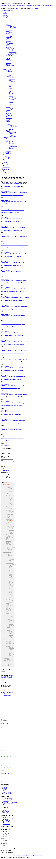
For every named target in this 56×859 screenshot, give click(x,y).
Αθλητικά (11, 83)
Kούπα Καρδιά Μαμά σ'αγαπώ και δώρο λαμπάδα (11, 203)
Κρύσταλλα (8, 59)
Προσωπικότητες (13, 77)
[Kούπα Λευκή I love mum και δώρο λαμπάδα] (12, 438)
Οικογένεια (11, 94)
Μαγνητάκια (9, 67)
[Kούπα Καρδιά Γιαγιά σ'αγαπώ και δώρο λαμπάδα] (13, 227)
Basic (10, 72)
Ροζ (6, 476)
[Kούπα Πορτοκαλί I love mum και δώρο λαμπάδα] (13, 315)
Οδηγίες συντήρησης (8, 804)
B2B (4, 791)
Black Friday (9, 153)
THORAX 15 (9, 158)
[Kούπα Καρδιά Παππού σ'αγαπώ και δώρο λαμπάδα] (14, 183)
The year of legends (11, 144)
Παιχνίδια (11, 97)
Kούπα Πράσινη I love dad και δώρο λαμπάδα (10, 274)
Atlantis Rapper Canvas (10, 503)
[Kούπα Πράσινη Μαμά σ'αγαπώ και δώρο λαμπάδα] (13, 253)
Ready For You (7, 69)
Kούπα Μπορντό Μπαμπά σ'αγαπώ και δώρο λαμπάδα (12, 353)
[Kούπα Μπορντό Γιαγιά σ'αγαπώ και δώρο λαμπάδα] (14, 367)
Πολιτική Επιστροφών (8, 803)
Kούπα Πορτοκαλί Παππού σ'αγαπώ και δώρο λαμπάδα (12, 291)
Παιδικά (8, 124)
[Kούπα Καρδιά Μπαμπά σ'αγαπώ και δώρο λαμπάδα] (14, 192)
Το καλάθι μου (6, 820)
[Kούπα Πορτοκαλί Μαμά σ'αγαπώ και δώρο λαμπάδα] (14, 306)
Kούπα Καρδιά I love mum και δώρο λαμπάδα (10, 212)
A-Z (10, 105)
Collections (6, 137)
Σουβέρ (8, 39)
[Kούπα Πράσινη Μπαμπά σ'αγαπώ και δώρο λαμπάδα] (14, 245)
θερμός (10, 32)
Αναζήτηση (6, 811)
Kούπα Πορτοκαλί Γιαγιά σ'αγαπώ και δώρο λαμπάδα (12, 335)
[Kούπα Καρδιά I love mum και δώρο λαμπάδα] (12, 210)
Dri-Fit (10, 22)
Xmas (7, 120)
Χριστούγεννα (12, 99)
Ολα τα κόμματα (12, 132)
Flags (10, 80)
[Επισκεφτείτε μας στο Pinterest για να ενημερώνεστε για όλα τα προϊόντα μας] (11, 758)
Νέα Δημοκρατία (13, 136)
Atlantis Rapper (12, 27)
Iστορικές (11, 102)
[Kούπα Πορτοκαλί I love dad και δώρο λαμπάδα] (13, 324)
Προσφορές (6, 152)
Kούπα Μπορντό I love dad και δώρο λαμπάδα (10, 388)
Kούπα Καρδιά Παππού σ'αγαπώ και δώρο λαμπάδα (12, 186)
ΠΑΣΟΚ (11, 133)
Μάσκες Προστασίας (9, 71)
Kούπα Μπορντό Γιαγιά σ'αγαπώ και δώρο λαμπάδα (12, 370)
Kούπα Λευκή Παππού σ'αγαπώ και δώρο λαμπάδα (11, 396)
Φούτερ (8, 33)
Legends (8, 142)
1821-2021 (8, 151)
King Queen (12, 79)
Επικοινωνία (6, 160)
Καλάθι (5, 13)
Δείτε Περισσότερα (5, 191)
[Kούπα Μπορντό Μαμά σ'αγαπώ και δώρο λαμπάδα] (14, 359)
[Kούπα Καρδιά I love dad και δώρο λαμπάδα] (12, 218)
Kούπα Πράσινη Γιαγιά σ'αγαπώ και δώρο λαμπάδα (11, 282)
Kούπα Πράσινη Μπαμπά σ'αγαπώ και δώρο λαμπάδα (12, 247)
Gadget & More (7, 155)
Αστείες (10, 85)
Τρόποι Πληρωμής (7, 800)
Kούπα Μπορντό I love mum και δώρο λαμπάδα (11, 379)
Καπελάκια (8, 25)
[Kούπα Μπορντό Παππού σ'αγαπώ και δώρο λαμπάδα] (14, 341)
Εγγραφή (5, 819)
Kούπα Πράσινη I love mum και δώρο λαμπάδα (11, 265)
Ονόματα (11, 96)
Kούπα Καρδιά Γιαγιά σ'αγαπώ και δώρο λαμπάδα (11, 230)
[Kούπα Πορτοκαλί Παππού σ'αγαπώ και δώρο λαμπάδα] (15, 289)
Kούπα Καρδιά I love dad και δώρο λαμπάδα (10, 221)
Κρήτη (12, 104)
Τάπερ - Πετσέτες (10, 54)
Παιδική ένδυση (10, 48)
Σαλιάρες (11, 49)
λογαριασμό (35, 8)
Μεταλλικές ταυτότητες (8, 61)
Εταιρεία (5, 788)
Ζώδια (10, 92)
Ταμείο (4, 11)
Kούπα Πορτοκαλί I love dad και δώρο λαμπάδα (11, 326)
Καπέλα (8, 121)
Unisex (10, 19)
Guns (10, 82)
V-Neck (10, 20)
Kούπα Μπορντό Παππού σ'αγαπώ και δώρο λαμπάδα (12, 344)
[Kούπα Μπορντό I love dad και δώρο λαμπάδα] (12, 385)
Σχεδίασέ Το (6, 16)
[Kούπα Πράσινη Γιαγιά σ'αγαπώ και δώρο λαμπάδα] (13, 280)
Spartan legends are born (13, 147)
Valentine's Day (10, 141)
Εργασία (5, 789)
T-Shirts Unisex (9, 76)
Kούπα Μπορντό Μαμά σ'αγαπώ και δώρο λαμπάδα (11, 361)
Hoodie (10, 36)
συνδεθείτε (16, 8)
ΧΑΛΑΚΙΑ (5, 156)
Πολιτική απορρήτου (7, 677)
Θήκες (10, 75)
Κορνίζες (8, 58)
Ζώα (10, 91)
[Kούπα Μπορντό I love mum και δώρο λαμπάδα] (13, 376)
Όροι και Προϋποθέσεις (7, 676)
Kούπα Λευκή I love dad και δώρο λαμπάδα (10, 431)
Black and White (10, 138)
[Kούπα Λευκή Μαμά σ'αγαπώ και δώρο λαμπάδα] (13, 411)
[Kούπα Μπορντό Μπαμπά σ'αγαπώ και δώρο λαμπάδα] (14, 350)
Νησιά (10, 103)
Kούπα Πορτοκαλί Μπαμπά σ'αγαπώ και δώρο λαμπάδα (12, 300)
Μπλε (7, 474)
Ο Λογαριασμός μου (8, 10)
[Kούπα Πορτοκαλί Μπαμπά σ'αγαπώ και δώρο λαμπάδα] (15, 297)
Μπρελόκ (8, 64)
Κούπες (8, 31)
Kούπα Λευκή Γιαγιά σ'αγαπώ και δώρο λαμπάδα (11, 423)
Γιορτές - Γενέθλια (11, 89)
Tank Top (11, 21)
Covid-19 (8, 140)
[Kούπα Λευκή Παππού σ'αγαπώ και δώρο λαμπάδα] (14, 394)
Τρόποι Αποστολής (8, 798)
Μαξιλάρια (8, 41)
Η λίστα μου (6, 821)
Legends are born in (12, 149)
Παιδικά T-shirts (12, 52)
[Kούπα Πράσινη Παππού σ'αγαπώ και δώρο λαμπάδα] (14, 236)
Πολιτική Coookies (7, 793)
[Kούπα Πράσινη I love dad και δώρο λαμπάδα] (12, 271)
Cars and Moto (12, 81)
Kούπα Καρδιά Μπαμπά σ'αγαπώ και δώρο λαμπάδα (12, 195)
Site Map (5, 812)
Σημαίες (8, 114)
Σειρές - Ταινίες (12, 98)
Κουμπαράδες (9, 37)
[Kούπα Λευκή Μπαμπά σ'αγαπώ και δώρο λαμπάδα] (14, 403)
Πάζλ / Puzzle (9, 43)
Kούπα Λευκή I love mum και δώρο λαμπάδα (10, 440)
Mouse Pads (9, 42)
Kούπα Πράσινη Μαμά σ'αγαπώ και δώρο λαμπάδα (11, 256)
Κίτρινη (7, 477)
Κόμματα (11, 122)
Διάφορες (11, 101)
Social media (6, 824)
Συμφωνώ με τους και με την (7, 676)
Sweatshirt (11, 35)
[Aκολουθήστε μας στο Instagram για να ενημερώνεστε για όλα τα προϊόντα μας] (8, 758)
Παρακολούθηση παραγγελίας (10, 802)
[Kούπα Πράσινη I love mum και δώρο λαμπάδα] (12, 262)
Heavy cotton (12, 26)
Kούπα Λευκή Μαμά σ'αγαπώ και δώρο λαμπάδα (11, 414)
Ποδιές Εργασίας (8, 46)
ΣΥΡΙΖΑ (11, 135)
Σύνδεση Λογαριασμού (8, 818)
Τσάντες (8, 44)
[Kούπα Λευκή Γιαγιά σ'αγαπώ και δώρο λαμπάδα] (13, 420)
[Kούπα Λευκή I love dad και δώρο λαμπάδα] (12, 429)
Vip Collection (12, 74)
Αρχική (5, 15)
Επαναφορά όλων (5, 456)
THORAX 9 (9, 157)
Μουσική (11, 93)
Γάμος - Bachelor (11, 87)
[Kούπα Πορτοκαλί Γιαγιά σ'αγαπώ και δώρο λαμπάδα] (14, 332)
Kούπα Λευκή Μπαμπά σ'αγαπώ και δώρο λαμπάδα (11, 405)
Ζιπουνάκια (11, 50)
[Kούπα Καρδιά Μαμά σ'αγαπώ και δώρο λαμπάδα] (13, 201)
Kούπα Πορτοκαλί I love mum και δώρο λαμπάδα (11, 317)
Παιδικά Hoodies (13, 53)
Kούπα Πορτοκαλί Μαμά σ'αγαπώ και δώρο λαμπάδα (12, 309)
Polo (7, 24)
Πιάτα (7, 38)
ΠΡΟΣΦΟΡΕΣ (6, 169)
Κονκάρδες (8, 63)
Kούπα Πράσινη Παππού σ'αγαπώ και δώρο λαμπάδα (12, 238)
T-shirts (8, 17)
